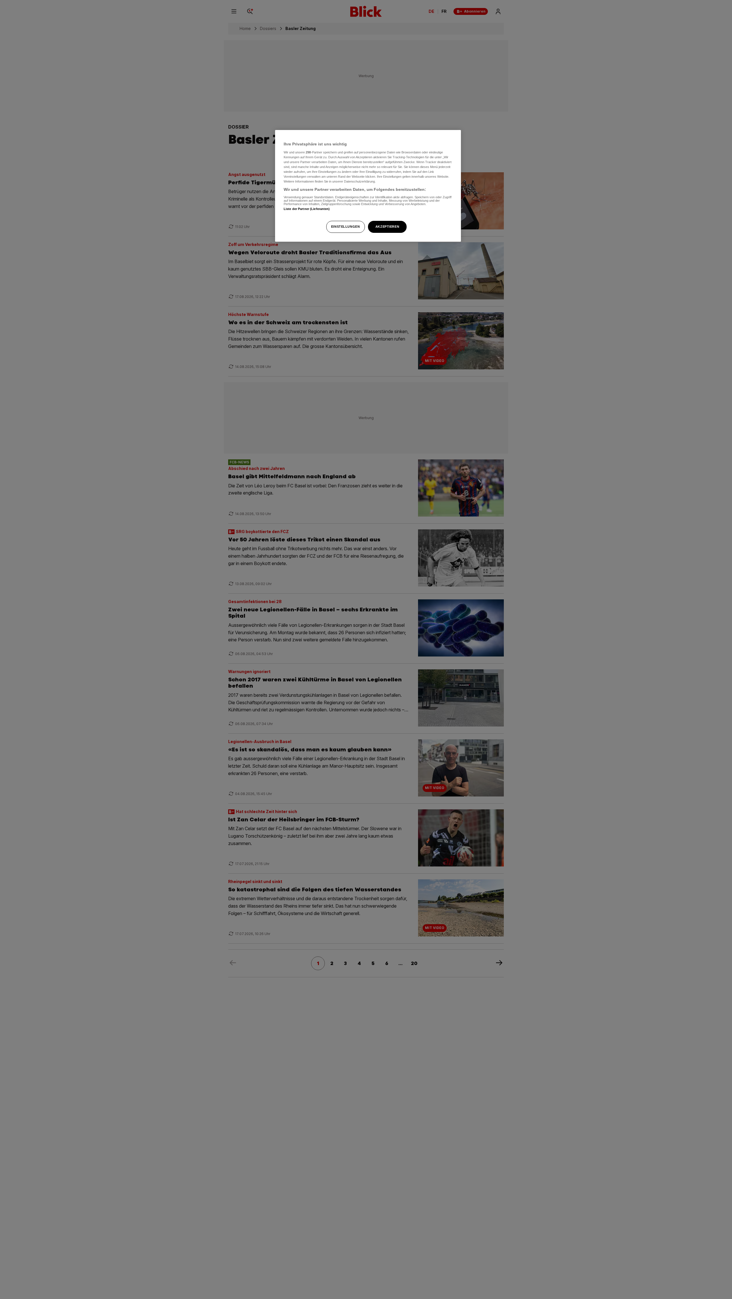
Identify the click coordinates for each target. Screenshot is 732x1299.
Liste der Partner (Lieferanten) (307, 208)
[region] (368, 186)
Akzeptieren (387, 226)
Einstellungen (345, 226)
